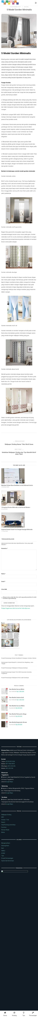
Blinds (3, 832)
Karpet (3, 822)
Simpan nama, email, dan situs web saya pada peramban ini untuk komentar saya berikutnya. (19, 597)
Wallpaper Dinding (6, 814)
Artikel (26, 6)
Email (3, 581)
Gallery (3, 850)
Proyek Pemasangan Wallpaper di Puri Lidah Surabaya (15, 677)
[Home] (10, 4)
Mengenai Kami (5, 843)
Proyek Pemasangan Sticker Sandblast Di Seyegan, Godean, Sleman (18, 658)
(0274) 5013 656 (10, 761)
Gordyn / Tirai (5, 819)
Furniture (3, 827)
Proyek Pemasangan (7, 858)
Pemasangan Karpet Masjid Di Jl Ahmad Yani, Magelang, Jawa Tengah (17, 663)
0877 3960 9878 (10, 763)
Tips (2, 855)
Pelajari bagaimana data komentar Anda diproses (15, 608)
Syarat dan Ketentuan (7, 860)
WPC (2, 817)
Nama (3, 573)
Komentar (4, 548)
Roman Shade (5, 829)
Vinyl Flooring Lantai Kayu (8, 824)
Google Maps (9, 781)
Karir (2, 848)
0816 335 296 (11, 766)
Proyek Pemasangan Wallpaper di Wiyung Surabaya (14, 668)
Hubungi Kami (5, 845)
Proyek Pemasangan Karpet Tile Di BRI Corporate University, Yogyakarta (16, 672)
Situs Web (4, 589)
